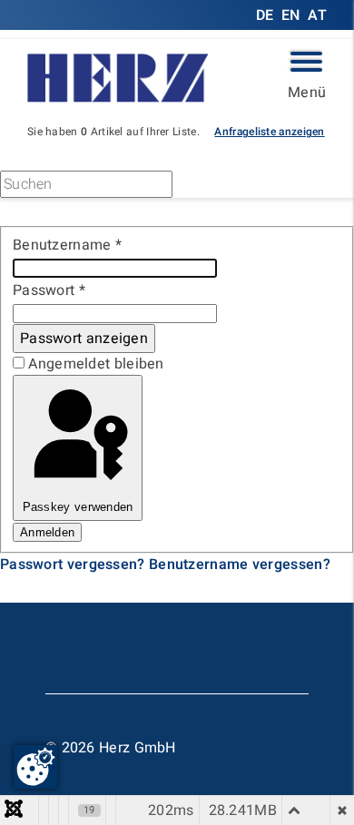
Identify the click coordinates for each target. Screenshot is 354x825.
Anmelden (47, 532)
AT (317, 15)
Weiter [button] (228, 187)
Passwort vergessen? (74, 564)
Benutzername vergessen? (239, 564)
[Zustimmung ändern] (35, 767)
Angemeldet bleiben (95, 364)
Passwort (49, 290)
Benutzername (67, 245)
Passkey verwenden (78, 507)
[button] (269, 131)
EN (290, 15)
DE (267, 15)
